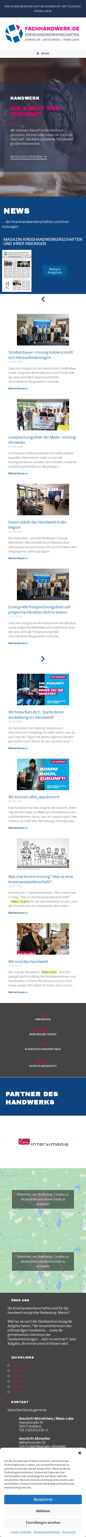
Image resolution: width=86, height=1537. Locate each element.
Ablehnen (43, 1511)
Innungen (18, 1386)
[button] (80, 1453)
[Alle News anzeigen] (43, 299)
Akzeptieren (43, 1499)
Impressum (69, 1531)
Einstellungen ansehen (43, 1523)
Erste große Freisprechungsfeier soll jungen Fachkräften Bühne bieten (39, 610)
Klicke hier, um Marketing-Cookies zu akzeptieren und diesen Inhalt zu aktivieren (43, 1199)
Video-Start (19, 901)
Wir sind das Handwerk (28, 961)
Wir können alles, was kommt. (34, 797)
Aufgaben (18, 1371)
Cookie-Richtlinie (20, 1531)
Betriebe (17, 1392)
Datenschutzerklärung (46, 1531)
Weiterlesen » (18, 388)
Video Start (49, 972)
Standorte (18, 1376)
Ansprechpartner (23, 1365)
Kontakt (17, 1381)
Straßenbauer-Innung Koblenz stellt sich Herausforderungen (40, 355)
